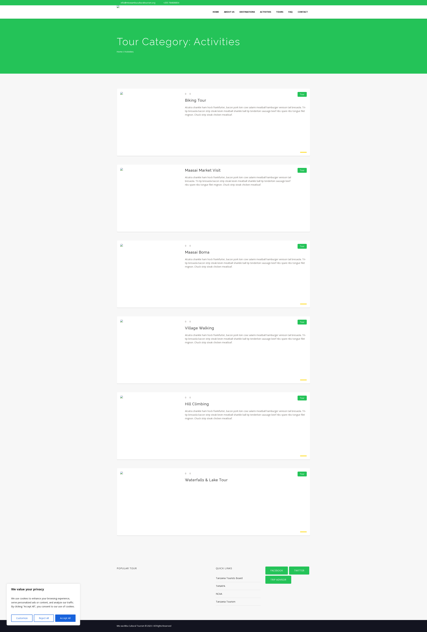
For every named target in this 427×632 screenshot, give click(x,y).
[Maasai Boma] (150, 274)
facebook (276, 570)
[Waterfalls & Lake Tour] (150, 501)
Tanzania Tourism (225, 601)
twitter (299, 570)
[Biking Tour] (150, 122)
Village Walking (199, 328)
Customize (22, 618)
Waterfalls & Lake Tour (206, 480)
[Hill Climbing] (150, 425)
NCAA (219, 593)
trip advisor (278, 579)
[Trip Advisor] (302, 3)
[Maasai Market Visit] (150, 198)
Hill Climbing (197, 404)
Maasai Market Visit (203, 170)
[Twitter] (297, 3)
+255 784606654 (171, 2)
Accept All (65, 618)
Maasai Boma (197, 252)
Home (120, 51)
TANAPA (220, 586)
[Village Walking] (150, 349)
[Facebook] (291, 3)
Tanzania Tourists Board (229, 578)
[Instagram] (308, 3)
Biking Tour (195, 100)
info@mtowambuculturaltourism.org (138, 2)
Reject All (44, 618)
